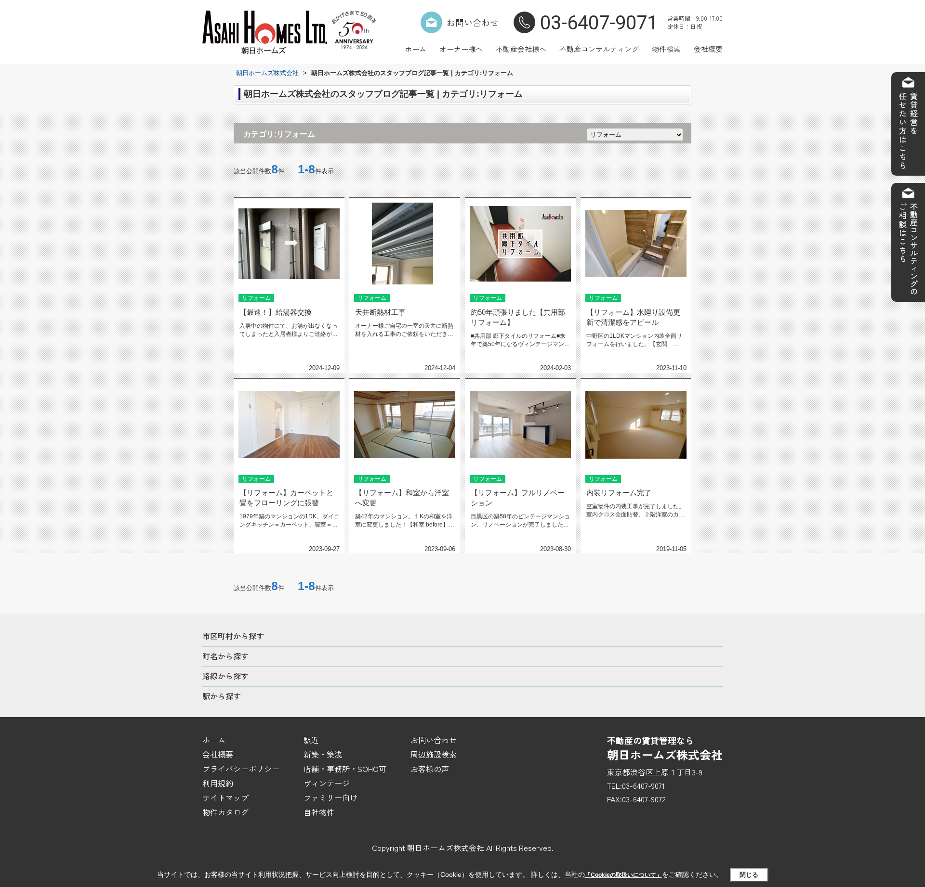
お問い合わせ (473, 22)
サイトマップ (225, 797)
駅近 (311, 740)
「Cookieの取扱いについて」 (623, 875)
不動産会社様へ (521, 49)
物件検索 (666, 49)
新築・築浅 (323, 754)
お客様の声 (429, 768)
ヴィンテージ (327, 783)
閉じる (749, 874)
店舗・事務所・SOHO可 (345, 768)
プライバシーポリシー (240, 768)
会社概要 (708, 49)
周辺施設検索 (433, 754)
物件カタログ (225, 812)
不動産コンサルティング (599, 49)
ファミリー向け (330, 797)
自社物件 (319, 812)
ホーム (415, 49)
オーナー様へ (461, 49)
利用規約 (217, 783)
